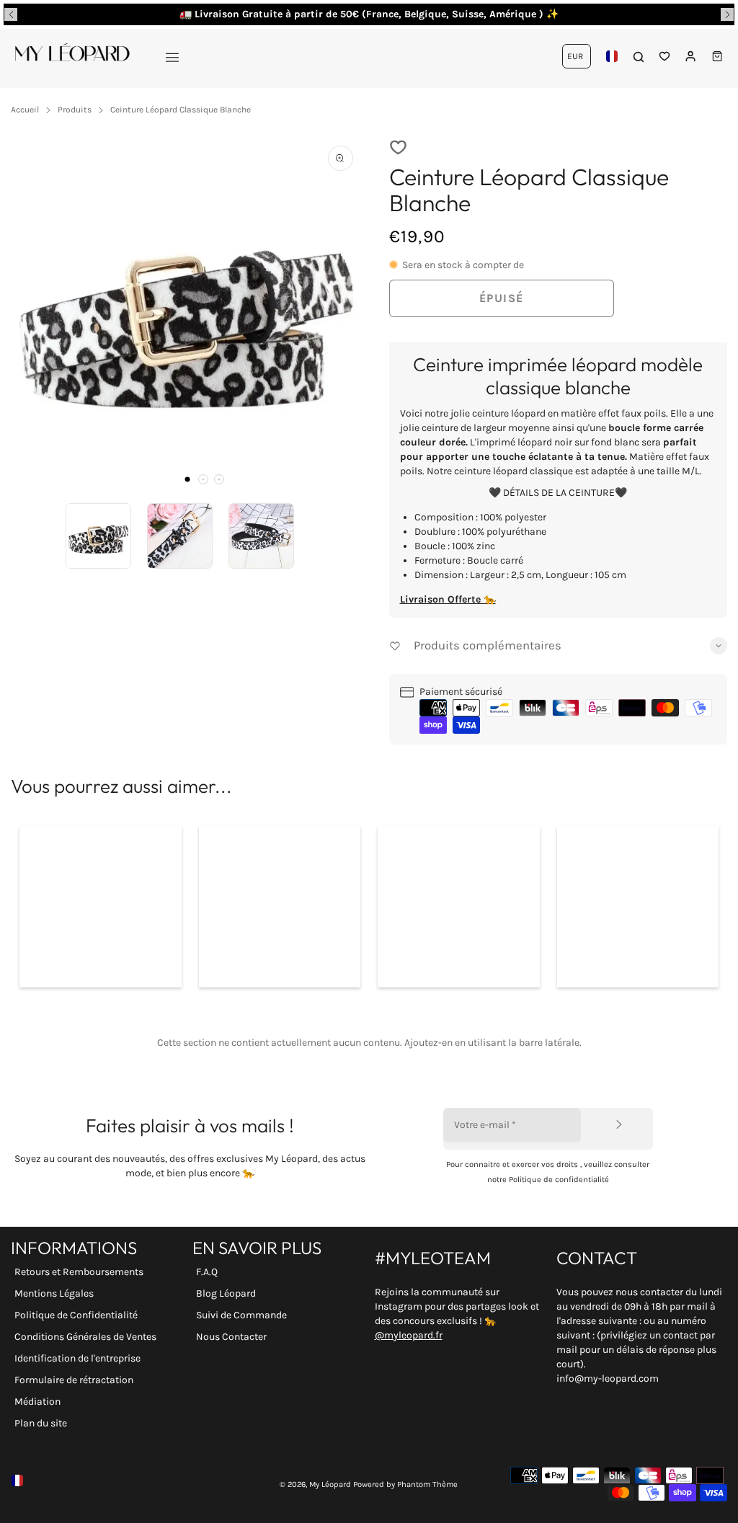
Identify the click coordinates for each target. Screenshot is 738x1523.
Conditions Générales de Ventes (85, 1337)
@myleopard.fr (409, 1335)
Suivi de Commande (241, 1315)
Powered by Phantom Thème (405, 1484)
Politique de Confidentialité (76, 1315)
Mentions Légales (54, 1293)
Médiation (37, 1401)
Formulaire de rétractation (73, 1380)
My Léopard (330, 1484)
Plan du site (40, 1423)
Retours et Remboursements (78, 1272)
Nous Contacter (231, 1337)
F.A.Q (207, 1272)
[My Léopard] (72, 56)
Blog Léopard (226, 1293)
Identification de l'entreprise (77, 1358)
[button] (11, 14)
